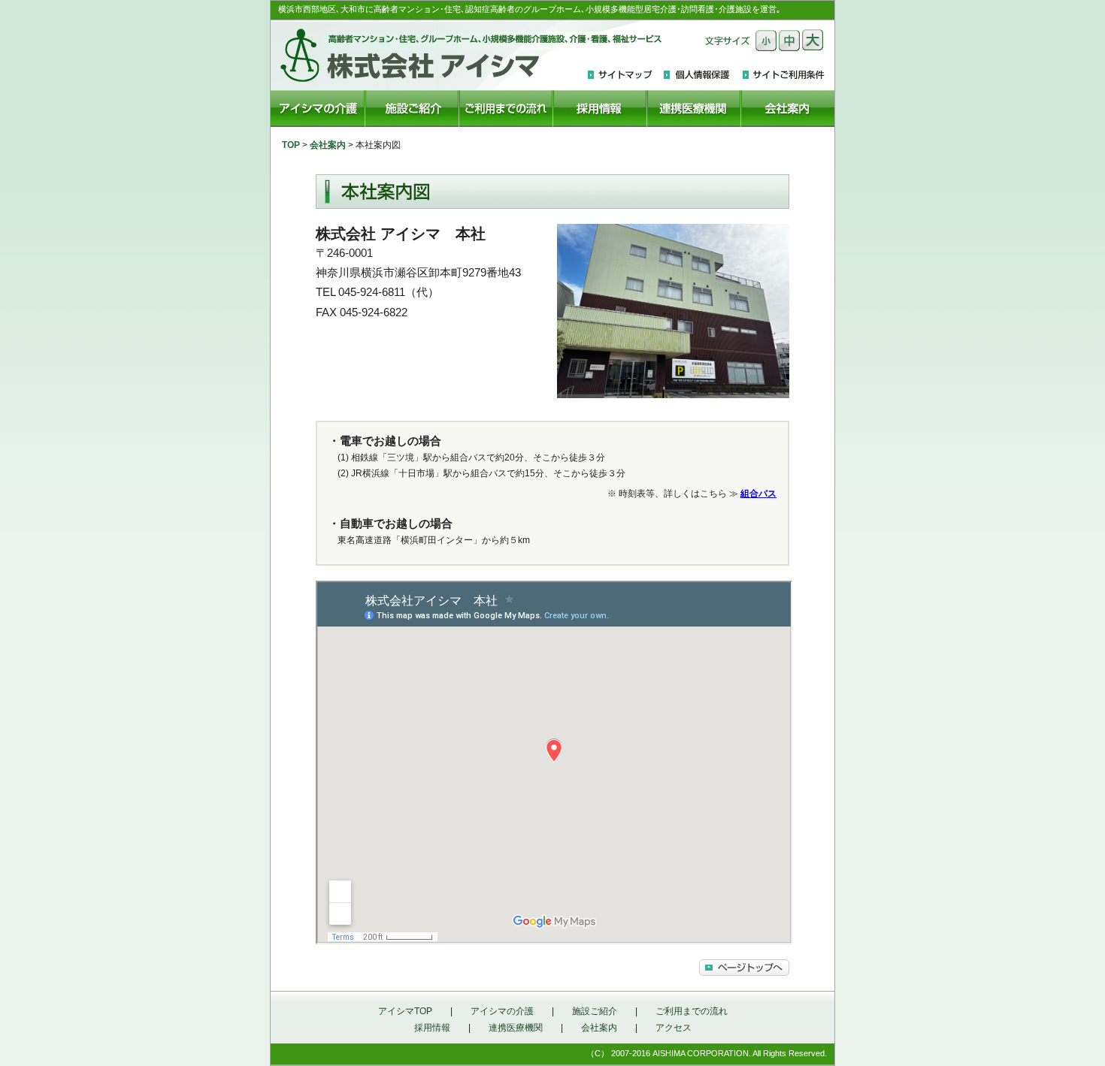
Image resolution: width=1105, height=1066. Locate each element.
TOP (291, 145)
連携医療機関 (516, 1027)
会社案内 (328, 145)
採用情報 (432, 1027)
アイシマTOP (405, 1011)
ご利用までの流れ (691, 1011)
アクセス (673, 1027)
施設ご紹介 (594, 1011)
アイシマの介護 (502, 1011)
